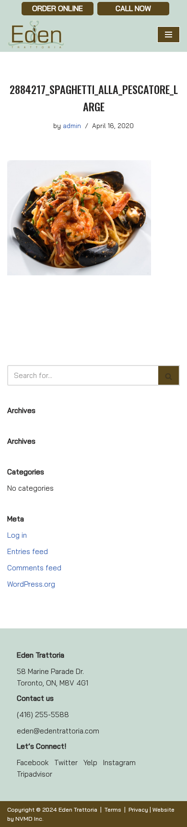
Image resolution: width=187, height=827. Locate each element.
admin (72, 125)
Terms (113, 809)
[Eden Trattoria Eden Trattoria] (36, 34)
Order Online (57, 8)
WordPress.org (31, 584)
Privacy (138, 809)
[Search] (169, 375)
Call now (133, 8)
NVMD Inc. (29, 818)
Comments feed (34, 567)
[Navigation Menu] (168, 34)
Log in (17, 535)
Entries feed (27, 551)
